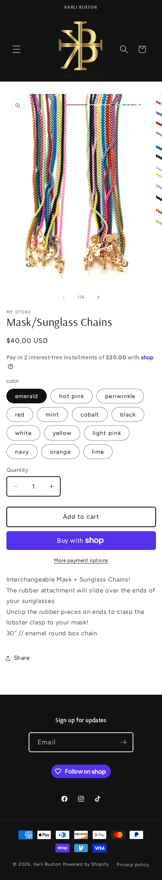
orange (60, 451)
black (128, 414)
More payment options (81, 560)
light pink (107, 432)
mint (52, 414)
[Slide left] (63, 297)
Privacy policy (133, 864)
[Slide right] (98, 297)
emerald (26, 396)
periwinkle (120, 396)
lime (98, 451)
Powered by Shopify (86, 864)
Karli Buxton (47, 864)
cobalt (90, 414)
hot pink (71, 396)
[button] (17, 49)
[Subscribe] (123, 742)
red (19, 414)
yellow (62, 432)
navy (22, 451)
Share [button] (22, 657)
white (23, 432)
